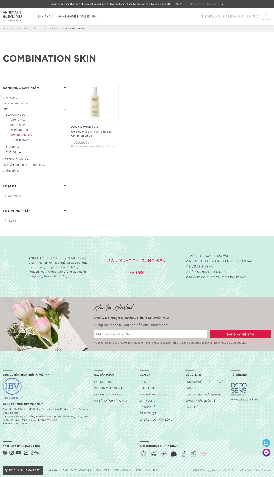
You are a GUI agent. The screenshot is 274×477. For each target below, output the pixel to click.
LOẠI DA (10, 146)
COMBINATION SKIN (21, 134)
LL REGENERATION (20, 140)
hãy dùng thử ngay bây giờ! (201, 3)
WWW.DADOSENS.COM (244, 399)
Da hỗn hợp (14, 195)
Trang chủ (8, 28)
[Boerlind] (17, 16)
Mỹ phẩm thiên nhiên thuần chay (24, 164)
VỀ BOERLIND (210, 16)
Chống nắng (11, 170)
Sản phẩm (23, 28)
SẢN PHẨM (45, 16)
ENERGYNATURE (19, 129)
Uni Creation (263, 470)
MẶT (35, 28)
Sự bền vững (233, 16)
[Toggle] (65, 109)
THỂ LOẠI (11, 152)
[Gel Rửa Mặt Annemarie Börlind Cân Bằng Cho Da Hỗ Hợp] (94, 101)
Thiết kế (246, 470)
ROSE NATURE (18, 124)
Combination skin (91, 131)
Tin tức (253, 16)
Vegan (11, 220)
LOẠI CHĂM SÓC (51, 28)
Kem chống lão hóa (16, 159)
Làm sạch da (11, 97)
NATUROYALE (17, 119)
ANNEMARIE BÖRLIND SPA (77, 16)
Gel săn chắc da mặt (16, 103)
